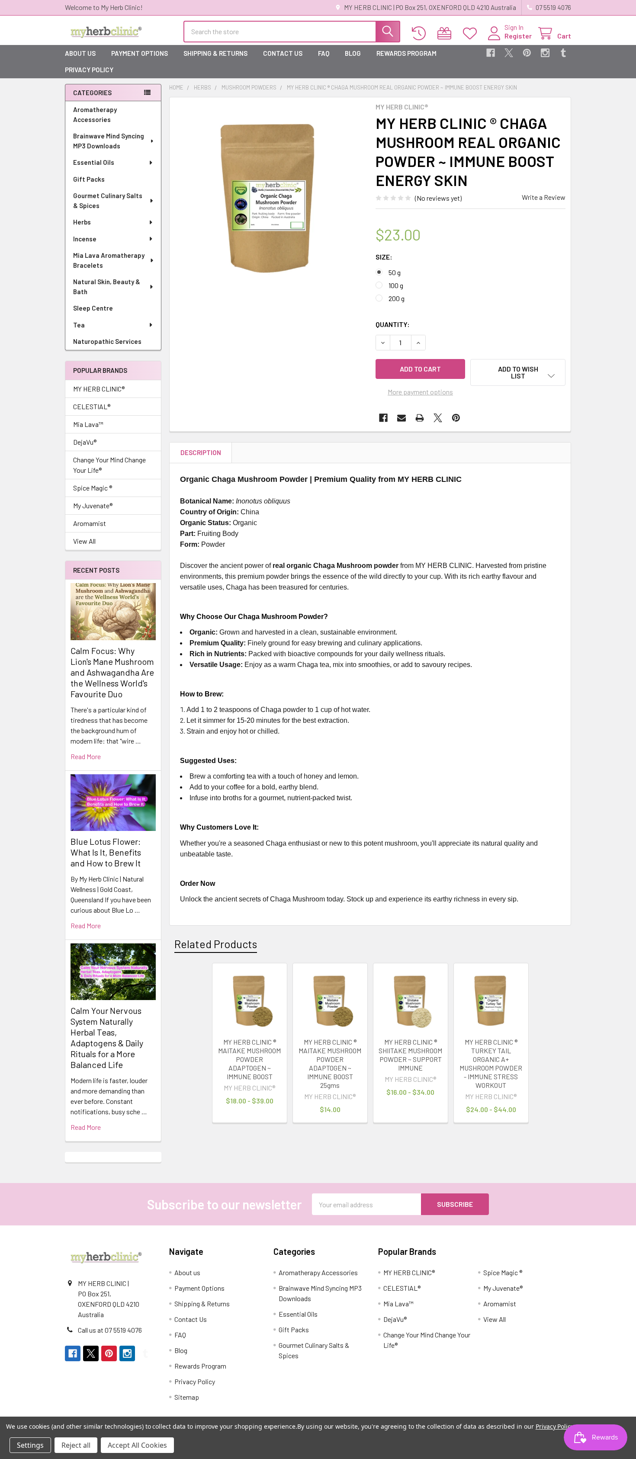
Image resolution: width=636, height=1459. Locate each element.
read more (86, 756)
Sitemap (186, 1397)
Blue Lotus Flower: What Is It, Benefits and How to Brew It (106, 852)
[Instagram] (545, 53)
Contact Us (282, 53)
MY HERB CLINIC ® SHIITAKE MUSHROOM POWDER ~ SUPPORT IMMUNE (410, 1055)
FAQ (323, 53)
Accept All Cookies (137, 1445)
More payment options (420, 392)
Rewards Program (406, 53)
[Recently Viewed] (421, 33)
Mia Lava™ (88, 424)
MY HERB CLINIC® (99, 389)
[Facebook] (490, 53)
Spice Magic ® (92, 488)
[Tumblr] (563, 53)
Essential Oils (93, 162)
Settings (30, 1445)
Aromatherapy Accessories (95, 114)
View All (84, 541)
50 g (395, 272)
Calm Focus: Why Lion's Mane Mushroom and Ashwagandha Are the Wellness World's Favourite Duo (112, 672)
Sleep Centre (93, 308)
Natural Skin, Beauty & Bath (106, 286)
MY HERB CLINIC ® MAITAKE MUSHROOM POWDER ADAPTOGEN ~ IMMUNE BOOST (249, 1059)
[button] (517, 372)
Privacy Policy (89, 70)
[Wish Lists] (472, 33)
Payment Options (139, 53)
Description (200, 452)
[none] (270, 198)
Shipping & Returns (215, 53)
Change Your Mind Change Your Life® (109, 464)
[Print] (419, 418)
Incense (84, 239)
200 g (397, 298)
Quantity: (393, 324)
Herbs (82, 222)
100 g (396, 285)
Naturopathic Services (107, 341)
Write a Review (543, 197)
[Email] (401, 418)
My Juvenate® (92, 505)
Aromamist (89, 523)
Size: (384, 257)
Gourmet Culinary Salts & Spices (107, 200)
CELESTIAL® (91, 406)
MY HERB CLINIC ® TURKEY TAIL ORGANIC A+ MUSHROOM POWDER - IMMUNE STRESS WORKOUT (490, 1063)
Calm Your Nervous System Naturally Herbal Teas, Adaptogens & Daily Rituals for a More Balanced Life (107, 1037)
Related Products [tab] (215, 943)
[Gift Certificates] (446, 33)
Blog (353, 53)
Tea (79, 325)
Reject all (75, 1445)
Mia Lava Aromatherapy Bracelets (109, 260)
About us (80, 53)
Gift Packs (89, 179)
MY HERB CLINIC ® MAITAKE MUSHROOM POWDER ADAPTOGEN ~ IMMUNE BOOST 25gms (330, 1063)
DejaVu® (84, 442)
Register (518, 36)
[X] (509, 53)
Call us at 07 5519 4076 (110, 1330)
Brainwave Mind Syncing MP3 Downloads (108, 141)
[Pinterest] (527, 53)
